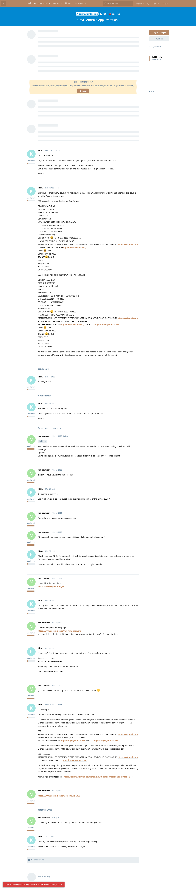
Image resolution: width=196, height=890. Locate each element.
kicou (43, 441)
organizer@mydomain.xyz (75, 247)
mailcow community (38, 3)
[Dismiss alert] (61, 884)
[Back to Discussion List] (3, 3)
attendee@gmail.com (128, 244)
